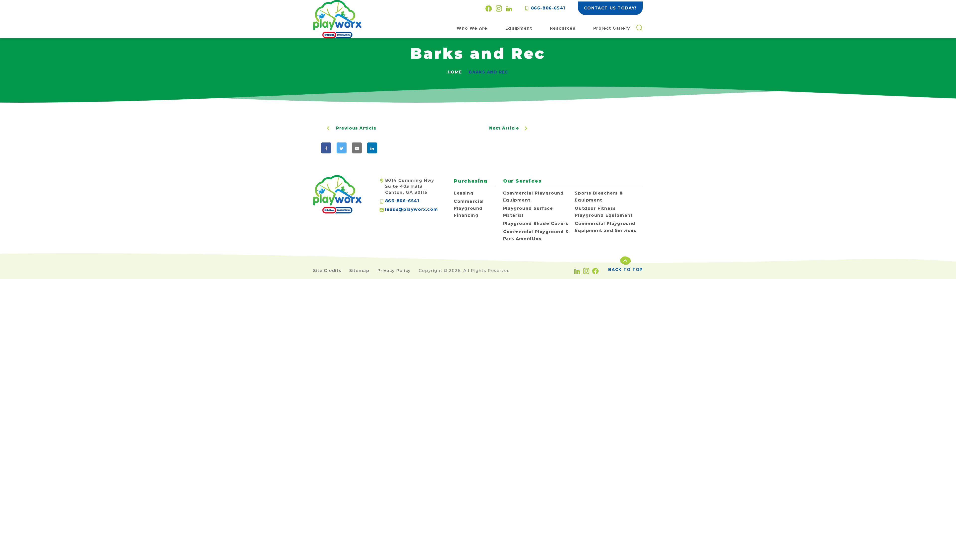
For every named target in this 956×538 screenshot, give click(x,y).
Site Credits (327, 270)
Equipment (518, 28)
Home (455, 72)
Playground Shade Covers (535, 223)
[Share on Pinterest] (391, 147)
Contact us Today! (610, 8)
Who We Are (472, 28)
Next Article (504, 128)
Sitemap (359, 270)
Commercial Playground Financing (469, 208)
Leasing (464, 193)
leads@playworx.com (411, 209)
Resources (562, 28)
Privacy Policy (394, 270)
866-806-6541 (547, 8)
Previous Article (356, 128)
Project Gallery (611, 28)
